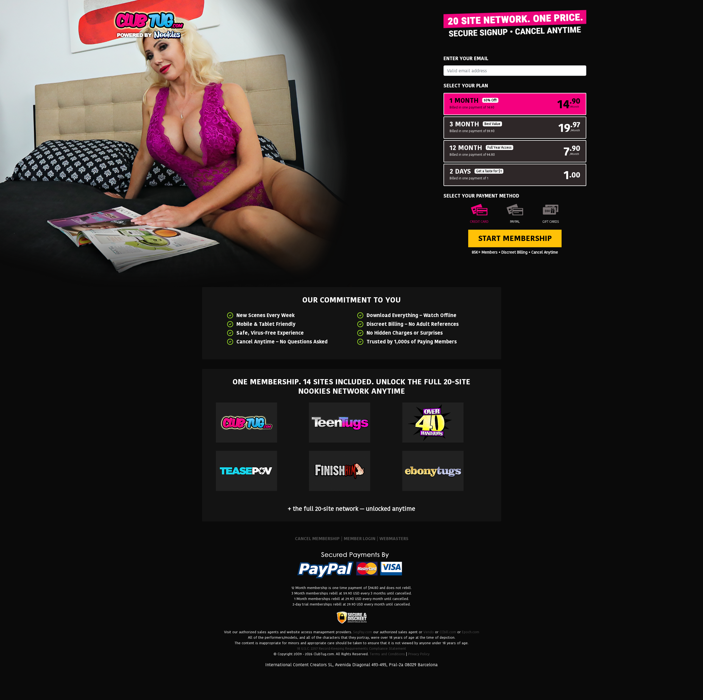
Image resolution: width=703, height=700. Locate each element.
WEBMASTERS (394, 538)
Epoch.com (470, 632)
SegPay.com (362, 632)
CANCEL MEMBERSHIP (317, 538)
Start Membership (515, 238)
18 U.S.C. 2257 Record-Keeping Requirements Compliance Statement (351, 648)
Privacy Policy (418, 654)
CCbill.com (448, 632)
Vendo (428, 632)
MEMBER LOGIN (359, 538)
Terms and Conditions (387, 654)
